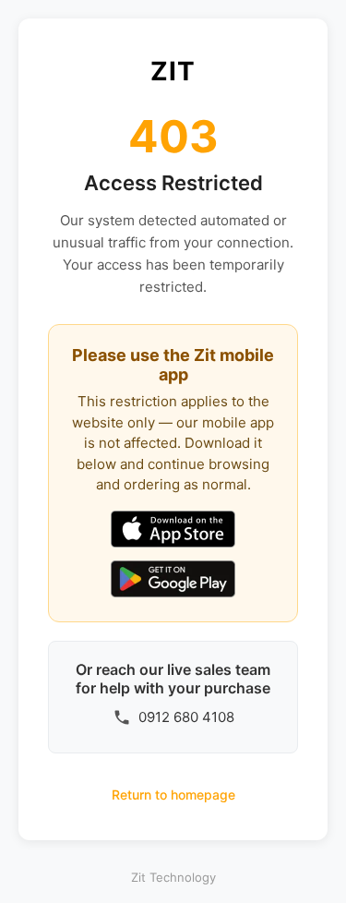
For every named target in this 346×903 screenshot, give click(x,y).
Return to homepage (173, 794)
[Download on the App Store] (173, 531)
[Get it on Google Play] (173, 580)
